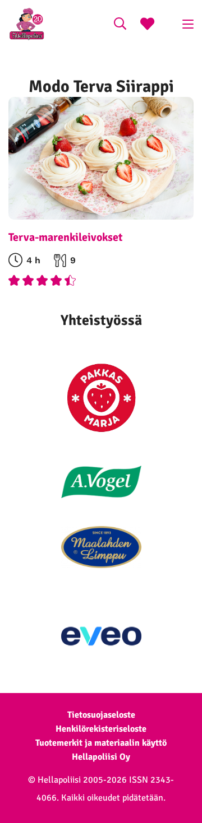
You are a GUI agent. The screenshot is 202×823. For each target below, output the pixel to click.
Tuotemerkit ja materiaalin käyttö (101, 742)
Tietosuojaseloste (101, 714)
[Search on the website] (120, 25)
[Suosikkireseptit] (147, 25)
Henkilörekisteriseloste (101, 728)
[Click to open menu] (188, 24)
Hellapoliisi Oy (101, 756)
